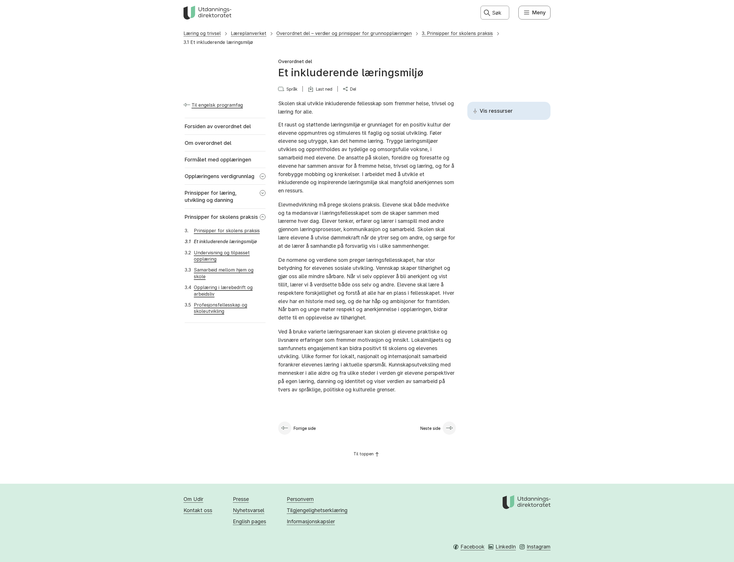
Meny (539, 12)
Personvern (300, 499)
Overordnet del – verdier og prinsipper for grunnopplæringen (344, 33)
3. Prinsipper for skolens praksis (457, 33)
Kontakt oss (198, 510)
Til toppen (364, 453)
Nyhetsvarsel (248, 510)
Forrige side (305, 428)
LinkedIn (505, 547)
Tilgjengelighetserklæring (317, 510)
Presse (241, 499)
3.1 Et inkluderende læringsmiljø (218, 42)
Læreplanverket (248, 33)
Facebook (472, 547)
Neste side (430, 428)
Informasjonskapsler (311, 521)
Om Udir (193, 499)
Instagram (538, 547)
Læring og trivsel (202, 33)
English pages (249, 521)
